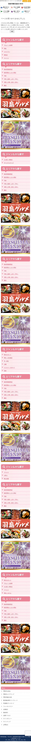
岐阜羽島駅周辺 (8, 69)
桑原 (5, 85)
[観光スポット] (5, 8)
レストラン (7, 51)
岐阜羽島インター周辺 (10, 72)
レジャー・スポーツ (9, 367)
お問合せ (5, 724)
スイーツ (6, 58)
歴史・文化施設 (8, 358)
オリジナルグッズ (9, 163)
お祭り (6, 475)
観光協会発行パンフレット (10, 700)
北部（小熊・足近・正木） (11, 82)
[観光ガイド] (26, 12)
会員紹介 (5, 709)
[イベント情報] (5, 12)
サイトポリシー (7, 718)
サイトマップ (7, 721)
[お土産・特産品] (26, 8)
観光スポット (7, 354)
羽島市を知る (7, 691)
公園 (5, 364)
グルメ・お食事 (8, 45)
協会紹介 (5, 712)
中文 (29, 1)
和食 (5, 48)
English (25, 1)
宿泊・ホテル (7, 593)
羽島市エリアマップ (8, 694)
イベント (6, 472)
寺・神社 (6, 361)
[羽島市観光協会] (15, 4)
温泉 (5, 370)
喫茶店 (6, 55)
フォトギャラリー (8, 706)
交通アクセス (7, 715)
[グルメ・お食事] (15, 8)
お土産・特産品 (8, 159)
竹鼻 (5, 75)
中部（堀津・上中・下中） (11, 79)
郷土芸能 (6, 478)
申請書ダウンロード (8, 703)
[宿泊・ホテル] (15, 12)
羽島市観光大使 (7, 697)
